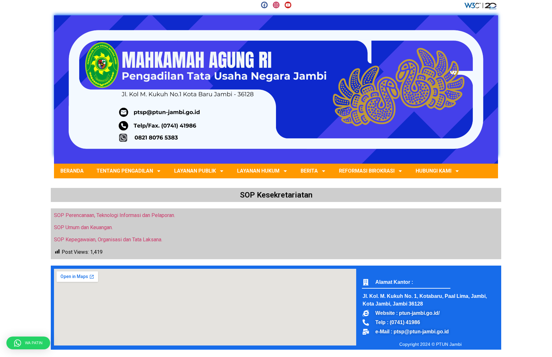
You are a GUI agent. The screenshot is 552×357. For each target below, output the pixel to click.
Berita (309, 171)
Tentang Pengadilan (124, 171)
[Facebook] (264, 5)
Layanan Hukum (258, 171)
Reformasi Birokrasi (367, 171)
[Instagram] (276, 5)
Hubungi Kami (433, 171)
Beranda (72, 171)
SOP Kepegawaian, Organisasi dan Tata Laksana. (108, 240)
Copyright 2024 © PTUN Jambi (430, 344)
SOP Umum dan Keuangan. (83, 227)
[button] (28, 343)
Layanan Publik (195, 171)
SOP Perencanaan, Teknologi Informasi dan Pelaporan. (114, 215)
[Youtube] (288, 5)
